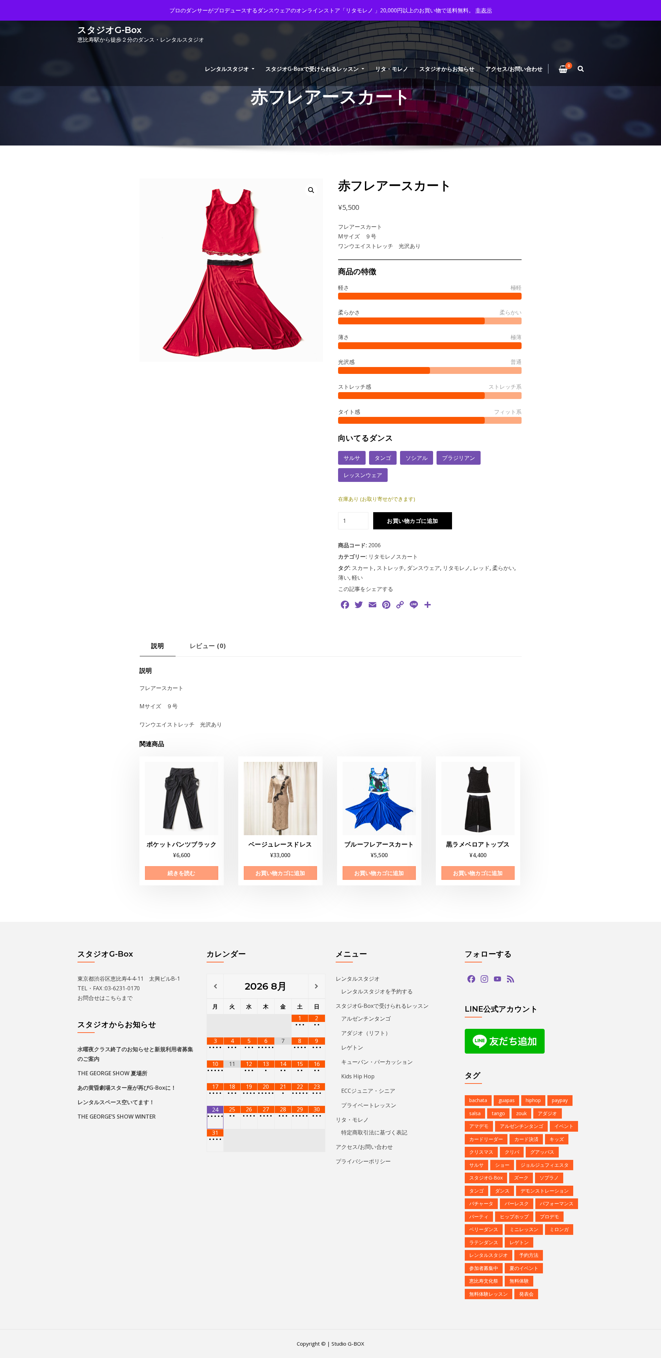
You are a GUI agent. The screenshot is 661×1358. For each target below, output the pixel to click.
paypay (560, 1100)
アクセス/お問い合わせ (514, 69)
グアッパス (542, 1152)
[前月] (215, 986)
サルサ (352, 458)
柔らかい (503, 568)
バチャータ (481, 1203)
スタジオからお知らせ (446, 69)
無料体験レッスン (488, 1294)
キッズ (556, 1139)
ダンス (502, 1190)
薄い (343, 577)
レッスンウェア (363, 475)
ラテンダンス (483, 1242)
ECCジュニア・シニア (368, 1091)
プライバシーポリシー (363, 1161)
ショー (502, 1165)
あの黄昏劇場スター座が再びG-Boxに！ (126, 1087)
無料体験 (519, 1281)
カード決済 (526, 1139)
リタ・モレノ (391, 69)
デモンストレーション (545, 1190)
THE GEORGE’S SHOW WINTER (116, 1116)
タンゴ (383, 458)
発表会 (526, 1294)
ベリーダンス (483, 1229)
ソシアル (417, 458)
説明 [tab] (157, 645)
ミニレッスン (524, 1229)
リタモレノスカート (393, 556)
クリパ (512, 1152)
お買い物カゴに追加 (412, 521)
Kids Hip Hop (358, 1076)
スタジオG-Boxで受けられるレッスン (312, 69)
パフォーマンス (557, 1203)
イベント (564, 1126)
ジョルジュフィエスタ (545, 1165)
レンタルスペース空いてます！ (116, 1102)
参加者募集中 (483, 1268)
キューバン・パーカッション (377, 1062)
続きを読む (181, 873)
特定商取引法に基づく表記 (374, 1132)
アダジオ (547, 1113)
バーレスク (517, 1203)
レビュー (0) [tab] (208, 645)
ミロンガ (559, 1229)
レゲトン (352, 1047)
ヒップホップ (514, 1216)
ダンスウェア (423, 568)
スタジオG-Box (109, 29)
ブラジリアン (458, 458)
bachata (478, 1100)
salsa (475, 1113)
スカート (363, 568)
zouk (521, 1113)
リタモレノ (456, 568)
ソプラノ (549, 1177)
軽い (357, 577)
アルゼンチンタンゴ (366, 1018)
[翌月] (316, 986)
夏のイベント (524, 1268)
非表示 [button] (483, 10)
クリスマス (481, 1152)
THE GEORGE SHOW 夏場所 (112, 1073)
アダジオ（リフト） (366, 1033)
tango (498, 1113)
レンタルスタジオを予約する (377, 991)
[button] (311, 190)
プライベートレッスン (368, 1105)
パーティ (479, 1216)
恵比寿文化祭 (483, 1281)
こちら (113, 998)
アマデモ (479, 1126)
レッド (481, 568)
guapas (507, 1100)
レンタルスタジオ (227, 69)
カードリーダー (486, 1139)
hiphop (533, 1100)
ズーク (521, 1177)
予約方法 (528, 1255)
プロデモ (549, 1216)
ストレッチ (390, 568)
